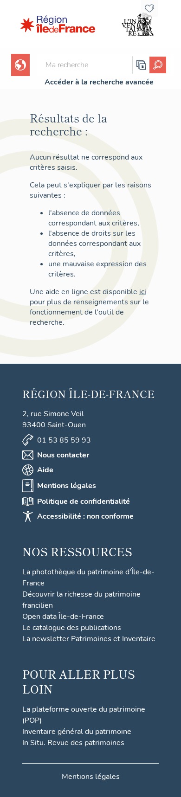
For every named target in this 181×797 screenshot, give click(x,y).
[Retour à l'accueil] (58, 24)
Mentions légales (66, 486)
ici (142, 292)
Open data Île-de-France (63, 616)
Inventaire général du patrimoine (76, 731)
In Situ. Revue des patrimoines (73, 743)
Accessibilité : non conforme (85, 516)
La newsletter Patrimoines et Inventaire (88, 639)
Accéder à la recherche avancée (99, 82)
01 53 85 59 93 (64, 440)
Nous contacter (63, 455)
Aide (45, 470)
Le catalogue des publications (71, 628)
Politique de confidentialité (83, 501)
